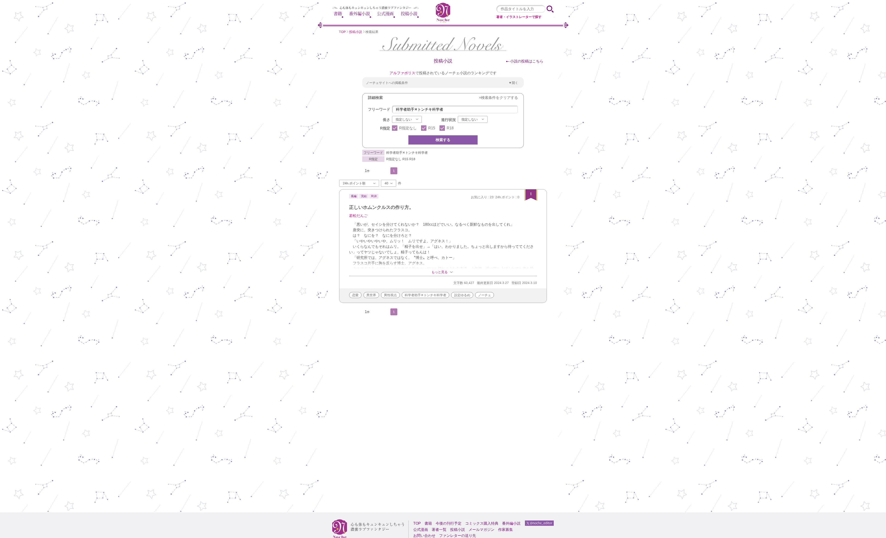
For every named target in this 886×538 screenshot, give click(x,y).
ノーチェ (484, 295)
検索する (443, 140)
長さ (386, 120)
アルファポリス (402, 73)
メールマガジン (481, 530)
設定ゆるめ (462, 295)
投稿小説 (409, 14)
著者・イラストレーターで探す (519, 17)
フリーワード (379, 109)
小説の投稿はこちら (526, 61)
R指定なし (408, 128)
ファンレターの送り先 (457, 536)
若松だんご (358, 216)
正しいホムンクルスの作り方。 (381, 207)
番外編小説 (359, 14)
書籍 (338, 14)
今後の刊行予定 (448, 523)
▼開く (513, 83)
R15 (431, 128)
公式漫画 (385, 14)
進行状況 (448, 120)
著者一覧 (439, 530)
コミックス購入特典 (481, 523)
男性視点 (390, 295)
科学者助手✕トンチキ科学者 (425, 295)
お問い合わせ (424, 536)
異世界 (371, 295)
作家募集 (505, 530)
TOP (342, 32)
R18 (450, 128)
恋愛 (355, 295)
